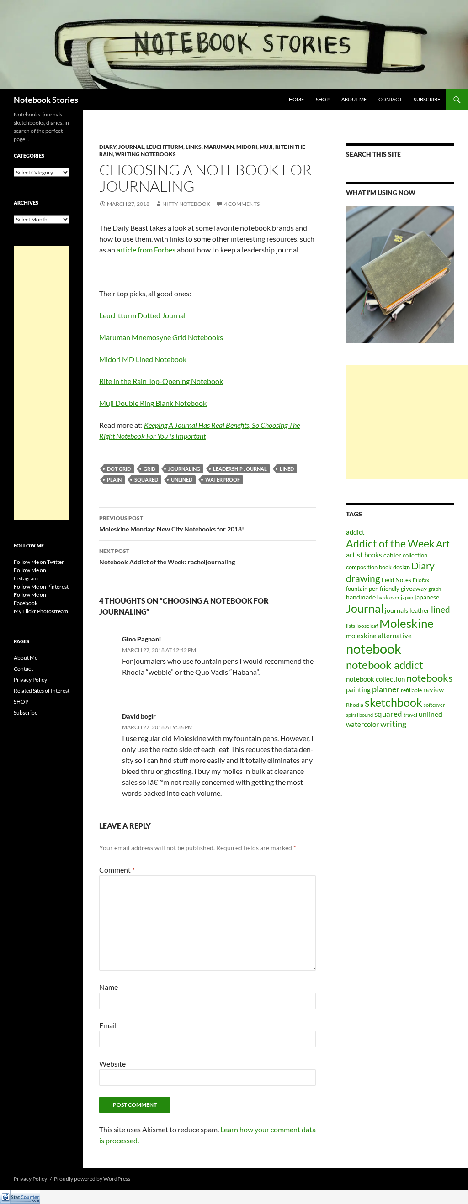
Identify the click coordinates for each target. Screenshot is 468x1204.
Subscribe (427, 99)
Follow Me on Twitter (39, 561)
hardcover (388, 597)
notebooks (429, 678)
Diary (107, 146)
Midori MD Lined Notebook (142, 359)
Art (443, 544)
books (373, 555)
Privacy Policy (30, 679)
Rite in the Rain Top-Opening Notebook (161, 381)
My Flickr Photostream (41, 611)
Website (112, 1063)
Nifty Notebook (186, 203)
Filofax (421, 580)
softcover (434, 705)
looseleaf (367, 625)
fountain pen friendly (372, 588)
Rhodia (354, 705)
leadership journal (240, 469)
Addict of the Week (390, 543)
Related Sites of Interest (41, 690)
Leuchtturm (164, 146)
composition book (369, 567)
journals (396, 610)
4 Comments (242, 203)
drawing (363, 578)
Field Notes (396, 580)
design (401, 567)
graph (434, 589)
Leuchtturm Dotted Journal (142, 315)
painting (358, 689)
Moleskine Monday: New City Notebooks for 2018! (171, 524)
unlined (181, 480)
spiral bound (359, 715)
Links (194, 146)
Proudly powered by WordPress (92, 1178)
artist (354, 554)
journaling (184, 469)
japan (407, 597)
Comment (117, 869)
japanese (427, 597)
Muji (266, 146)
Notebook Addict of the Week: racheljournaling (167, 556)
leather (420, 610)
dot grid (119, 469)
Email (108, 1025)
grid (149, 469)
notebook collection (375, 679)
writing (393, 724)
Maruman (219, 146)
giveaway (414, 588)
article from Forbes (146, 249)
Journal (131, 146)
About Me (354, 99)
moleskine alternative (379, 635)
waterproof (222, 480)
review (433, 690)
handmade (361, 597)
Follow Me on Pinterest (41, 586)
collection (415, 555)
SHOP (323, 99)
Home (296, 99)
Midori (246, 146)
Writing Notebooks (145, 154)
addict (355, 532)
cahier (392, 555)
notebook (373, 649)
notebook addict (384, 664)
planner (385, 689)
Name (108, 987)
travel (410, 714)
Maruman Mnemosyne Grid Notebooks (161, 337)
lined (287, 469)
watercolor (362, 724)
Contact (390, 99)
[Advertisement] (407, 422)
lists (350, 626)
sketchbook (393, 702)
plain (114, 480)
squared (146, 480)
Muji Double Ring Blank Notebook (153, 403)
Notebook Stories (46, 100)
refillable (411, 690)
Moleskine (406, 623)
